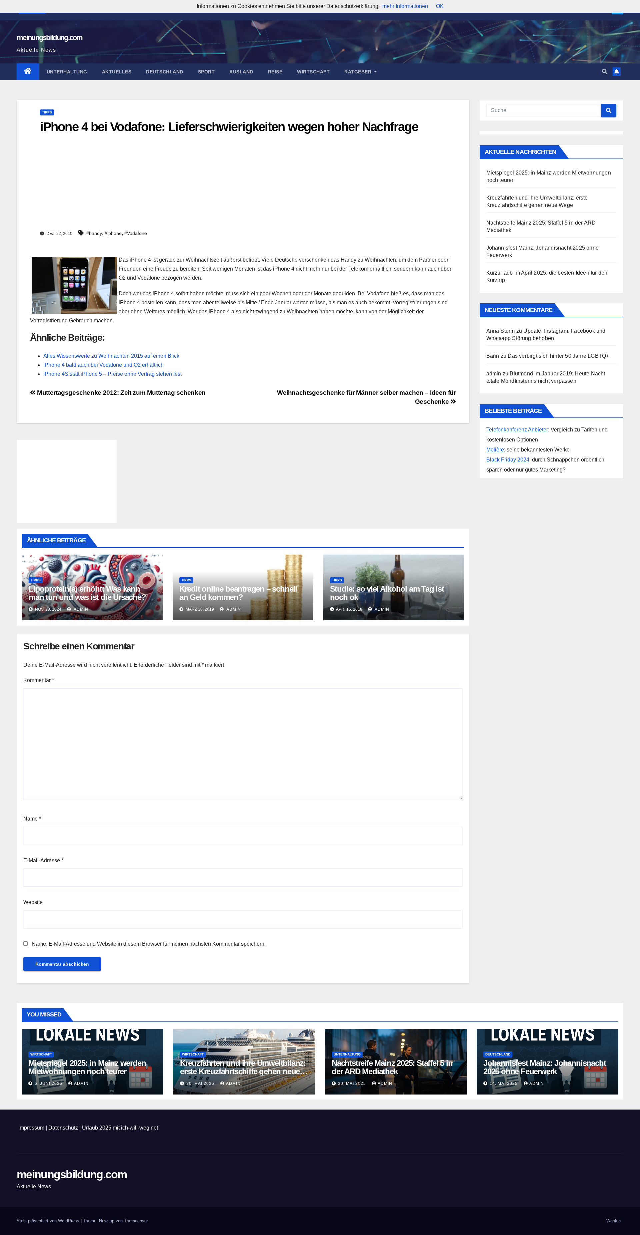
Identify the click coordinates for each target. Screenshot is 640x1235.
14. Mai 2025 (504, 1083)
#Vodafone (135, 233)
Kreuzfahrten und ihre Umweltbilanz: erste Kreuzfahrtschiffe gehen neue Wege (243, 1071)
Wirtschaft (313, 71)
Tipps (47, 112)
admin (80, 609)
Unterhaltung (67, 71)
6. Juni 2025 (49, 1083)
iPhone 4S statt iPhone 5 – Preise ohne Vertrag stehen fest (112, 374)
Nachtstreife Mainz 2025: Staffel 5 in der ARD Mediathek (392, 1067)
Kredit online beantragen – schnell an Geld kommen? (238, 593)
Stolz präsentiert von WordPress (49, 1220)
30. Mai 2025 (201, 1083)
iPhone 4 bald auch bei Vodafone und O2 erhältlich (103, 365)
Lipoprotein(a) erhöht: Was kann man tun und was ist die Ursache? (87, 593)
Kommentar (38, 680)
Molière (495, 449)
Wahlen (613, 1220)
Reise (275, 71)
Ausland (241, 71)
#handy (94, 233)
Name (32, 819)
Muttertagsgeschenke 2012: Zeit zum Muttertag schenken (121, 392)
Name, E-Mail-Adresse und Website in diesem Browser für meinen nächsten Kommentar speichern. (149, 944)
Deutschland (164, 71)
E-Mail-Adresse (43, 860)
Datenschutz (63, 1128)
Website (33, 902)
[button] (604, 71)
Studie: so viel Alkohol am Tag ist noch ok (387, 593)
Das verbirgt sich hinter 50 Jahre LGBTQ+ (558, 356)
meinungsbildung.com (50, 37)
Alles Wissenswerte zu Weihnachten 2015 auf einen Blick (111, 356)
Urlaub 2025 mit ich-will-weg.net (120, 1128)
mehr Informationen (405, 6)
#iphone (113, 233)
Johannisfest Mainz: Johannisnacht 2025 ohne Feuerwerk (544, 1067)
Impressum (31, 1128)
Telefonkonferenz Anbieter (517, 429)
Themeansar (136, 1220)
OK (440, 6)
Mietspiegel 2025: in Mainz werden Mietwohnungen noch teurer (87, 1067)
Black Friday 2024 (507, 459)
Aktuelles (117, 71)
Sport (206, 71)
